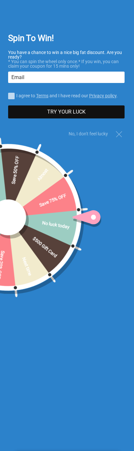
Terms (42, 95)
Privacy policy (102, 95)
